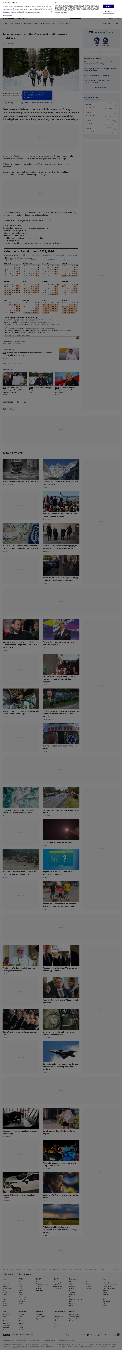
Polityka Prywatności (7, 15)
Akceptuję (108, 6)
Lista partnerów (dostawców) (61, 12)
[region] (61, 9)
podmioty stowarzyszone (29, 5)
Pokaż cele (108, 11)
